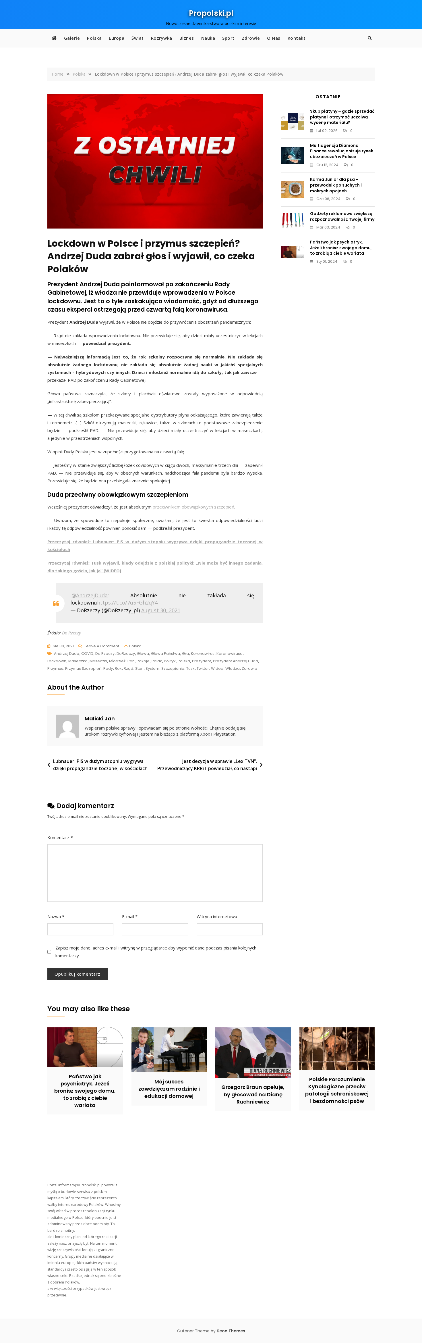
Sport (228, 38)
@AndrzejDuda (89, 595)
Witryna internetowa (217, 916)
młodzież (117, 661)
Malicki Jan (100, 718)
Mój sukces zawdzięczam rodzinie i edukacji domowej (169, 1089)
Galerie (72, 38)
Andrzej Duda (66, 653)
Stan (139, 668)
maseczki (98, 661)
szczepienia (172, 668)
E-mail (130, 916)
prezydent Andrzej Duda (235, 661)
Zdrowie (251, 38)
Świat (137, 38)
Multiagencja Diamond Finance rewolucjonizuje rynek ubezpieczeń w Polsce (341, 151)
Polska (94, 38)
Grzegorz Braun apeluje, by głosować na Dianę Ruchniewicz (252, 1094)
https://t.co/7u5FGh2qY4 (127, 602)
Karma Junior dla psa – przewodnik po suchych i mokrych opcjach (336, 184)
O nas (273, 38)
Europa (116, 38)
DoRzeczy (126, 653)
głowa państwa (165, 653)
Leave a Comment (102, 646)
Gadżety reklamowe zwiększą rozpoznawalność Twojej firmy (342, 216)
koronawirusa (229, 653)
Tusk (190, 668)
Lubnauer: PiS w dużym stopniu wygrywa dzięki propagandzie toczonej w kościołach (100, 765)
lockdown (56, 661)
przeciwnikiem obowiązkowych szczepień (193, 507)
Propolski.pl (211, 13)
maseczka (78, 661)
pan (131, 661)
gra (185, 653)
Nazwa (55, 916)
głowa (143, 653)
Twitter (203, 668)
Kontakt (297, 38)
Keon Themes (231, 1331)
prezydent (201, 661)
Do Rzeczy (71, 633)
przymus (55, 668)
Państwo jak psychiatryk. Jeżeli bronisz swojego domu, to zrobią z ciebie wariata (341, 247)
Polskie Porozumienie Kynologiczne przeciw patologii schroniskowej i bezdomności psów (337, 1090)
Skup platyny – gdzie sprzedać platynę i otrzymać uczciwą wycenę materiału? (342, 116)
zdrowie (249, 668)
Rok (118, 668)
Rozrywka (161, 38)
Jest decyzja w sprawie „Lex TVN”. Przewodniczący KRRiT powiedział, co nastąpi (207, 765)
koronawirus (202, 653)
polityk (170, 661)
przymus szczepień (83, 668)
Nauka (208, 38)
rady (108, 668)
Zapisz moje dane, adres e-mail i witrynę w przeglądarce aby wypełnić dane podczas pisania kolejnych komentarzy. (155, 951)
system (152, 668)
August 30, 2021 (160, 610)
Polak (157, 661)
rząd (128, 668)
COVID (87, 653)
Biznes (186, 38)
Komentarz (60, 837)
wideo (217, 668)
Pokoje (143, 661)
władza (232, 668)
